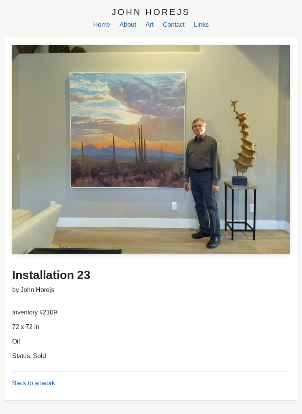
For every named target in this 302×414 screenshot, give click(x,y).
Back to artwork (33, 383)
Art (149, 24)
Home (101, 24)
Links (201, 24)
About (128, 24)
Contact (173, 24)
